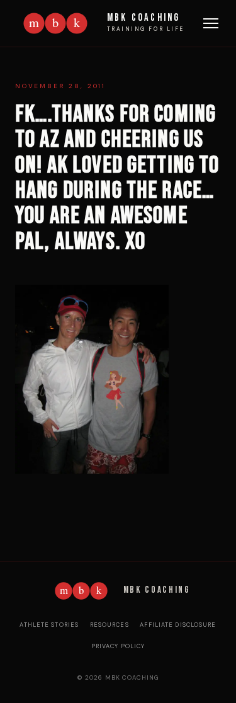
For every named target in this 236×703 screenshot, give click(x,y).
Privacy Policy (118, 646)
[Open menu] (210, 23)
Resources (109, 625)
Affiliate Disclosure (178, 625)
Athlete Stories (49, 625)
